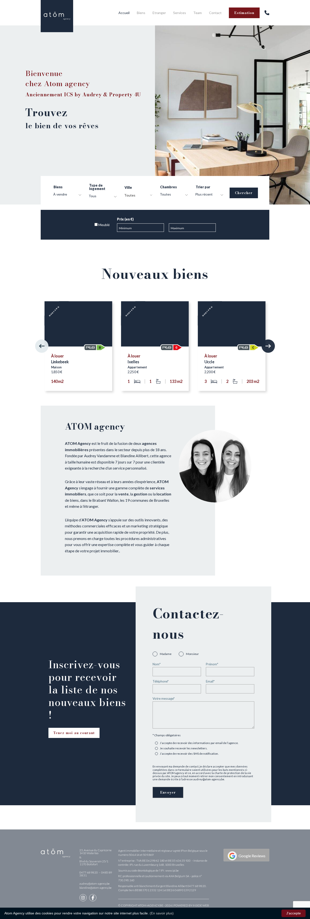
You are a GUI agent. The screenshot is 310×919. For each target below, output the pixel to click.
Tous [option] (92, 196)
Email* (210, 681)
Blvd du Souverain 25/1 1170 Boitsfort (93, 862)
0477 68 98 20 (88, 872)
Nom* (157, 664)
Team (197, 13)
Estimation (244, 12)
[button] (41, 346)
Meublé (104, 225)
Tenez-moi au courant (74, 733)
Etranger (159, 13)
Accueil (124, 13)
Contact (215, 13)
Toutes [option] (165, 194)
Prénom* (212, 664)
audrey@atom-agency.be (94, 883)
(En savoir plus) (162, 913)
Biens (141, 13)
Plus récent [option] (204, 194)
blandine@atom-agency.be (95, 887)
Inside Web (201, 905)
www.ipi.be (172, 870)
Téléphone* (161, 681)
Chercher (243, 193)
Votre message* (164, 698)
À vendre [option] (60, 194)
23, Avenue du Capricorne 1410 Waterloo (95, 851)
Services (179, 13)
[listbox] (66, 195)
